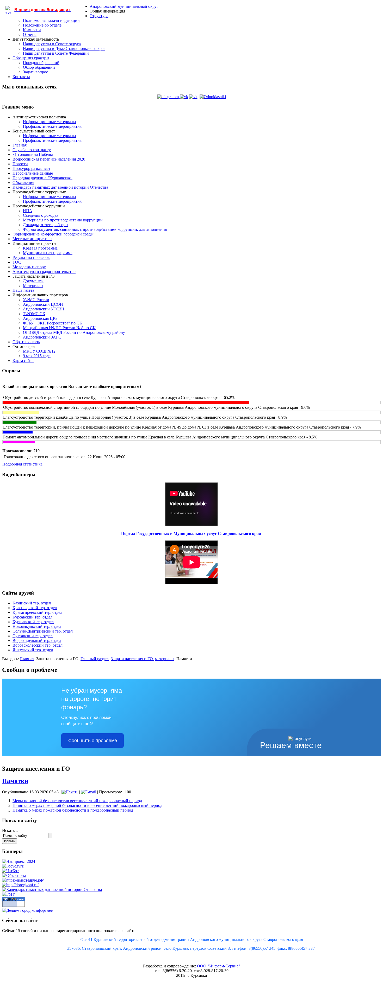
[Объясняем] (14, 875)
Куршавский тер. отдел (33, 622)
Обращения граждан (31, 58)
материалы (164, 658)
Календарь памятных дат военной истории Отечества (60, 187)
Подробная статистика (22, 464)
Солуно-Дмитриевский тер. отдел (43, 631)
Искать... (10, 830)
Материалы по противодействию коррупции (63, 220)
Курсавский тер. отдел (32, 617)
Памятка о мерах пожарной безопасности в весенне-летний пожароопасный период (87, 805)
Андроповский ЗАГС (42, 337)
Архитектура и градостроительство (44, 271)
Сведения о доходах (40, 215)
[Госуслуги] (13, 866)
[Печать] (69, 792)
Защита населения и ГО (132, 658)
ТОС (17, 262)
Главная (20, 145)
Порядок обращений (41, 62)
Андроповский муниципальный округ (124, 6)
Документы (33, 281)
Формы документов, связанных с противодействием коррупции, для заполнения (95, 229)
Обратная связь (26, 342)
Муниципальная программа (47, 253)
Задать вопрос (35, 72)
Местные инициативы (32, 239)
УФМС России (36, 299)
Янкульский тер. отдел (33, 650)
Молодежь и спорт (29, 267)
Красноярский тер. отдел (35, 607)
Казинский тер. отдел (32, 603)
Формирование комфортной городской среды (53, 234)
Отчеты (29, 34)
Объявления (23, 182)
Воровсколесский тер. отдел (38, 645)
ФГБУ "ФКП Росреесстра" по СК (52, 323)
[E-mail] (88, 792)
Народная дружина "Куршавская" (42, 178)
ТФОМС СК (34, 313)
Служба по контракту (32, 150)
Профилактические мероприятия (52, 126)
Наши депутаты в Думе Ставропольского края (64, 48)
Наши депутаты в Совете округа (52, 44)
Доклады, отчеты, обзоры (45, 224)
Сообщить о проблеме (92, 740)
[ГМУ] (8, 894)
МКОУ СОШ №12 (39, 351)
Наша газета (23, 290)
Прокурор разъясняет (31, 168)
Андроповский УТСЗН (43, 309)
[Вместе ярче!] (23, 880)
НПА (27, 210)
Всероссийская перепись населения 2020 (49, 159)
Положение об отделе (42, 25)
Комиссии (32, 30)
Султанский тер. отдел (33, 636)
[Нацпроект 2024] (18, 861)
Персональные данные (33, 173)
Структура (99, 16)
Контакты (21, 76)
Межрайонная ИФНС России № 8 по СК (59, 328)
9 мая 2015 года (37, 356)
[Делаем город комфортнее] (27, 910)
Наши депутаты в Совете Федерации (56, 53)
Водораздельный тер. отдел (37, 640)
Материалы (33, 285)
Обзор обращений (39, 67)
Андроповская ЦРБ (40, 318)
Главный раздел (95, 658)
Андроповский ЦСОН (43, 304)
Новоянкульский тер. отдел (37, 626)
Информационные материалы (49, 121)
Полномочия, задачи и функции (51, 20)
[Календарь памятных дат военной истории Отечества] (52, 889)
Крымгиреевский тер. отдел (37, 612)
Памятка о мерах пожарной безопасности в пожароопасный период (73, 810)
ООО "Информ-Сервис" (218, 966)
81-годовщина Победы (33, 154)
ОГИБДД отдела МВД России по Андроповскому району (74, 332)
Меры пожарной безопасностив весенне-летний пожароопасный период (77, 801)
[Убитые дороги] (20, 885)
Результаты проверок (31, 257)
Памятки (15, 780)
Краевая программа (40, 248)
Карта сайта (23, 360)
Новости (20, 164)
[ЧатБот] (10, 871)
